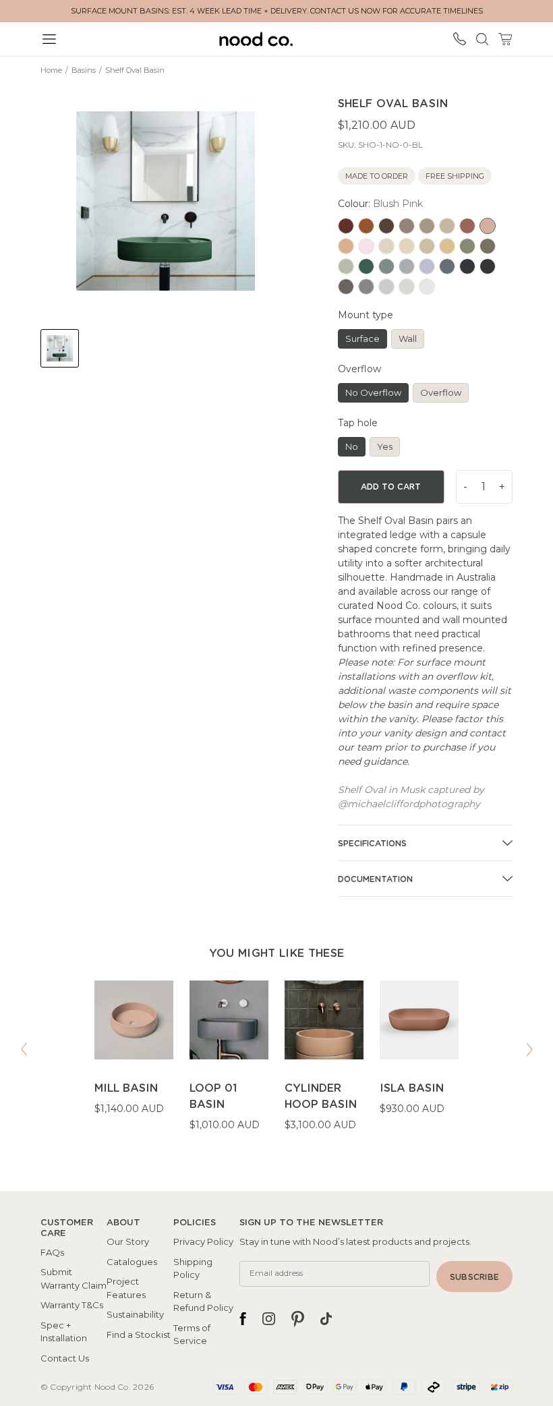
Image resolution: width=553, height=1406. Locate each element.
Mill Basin (126, 1088)
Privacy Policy (203, 1241)
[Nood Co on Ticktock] (326, 1319)
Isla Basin (412, 1088)
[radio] (346, 226)
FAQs (52, 1252)
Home (51, 70)
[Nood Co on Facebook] (242, 1319)
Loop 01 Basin (213, 1096)
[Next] (529, 1049)
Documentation (375, 879)
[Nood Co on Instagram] (268, 1319)
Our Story (128, 1241)
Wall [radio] (408, 338)
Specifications (372, 844)
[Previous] (23, 1049)
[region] (276, 1064)
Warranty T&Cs (71, 1304)
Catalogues (132, 1261)
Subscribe (474, 1277)
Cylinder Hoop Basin (321, 1096)
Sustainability (135, 1314)
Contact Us (64, 1358)
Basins (83, 70)
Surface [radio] (362, 338)
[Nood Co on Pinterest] (297, 1319)
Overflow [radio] (440, 392)
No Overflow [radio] (373, 392)
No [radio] (351, 446)
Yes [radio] (384, 446)
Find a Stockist (139, 1334)
